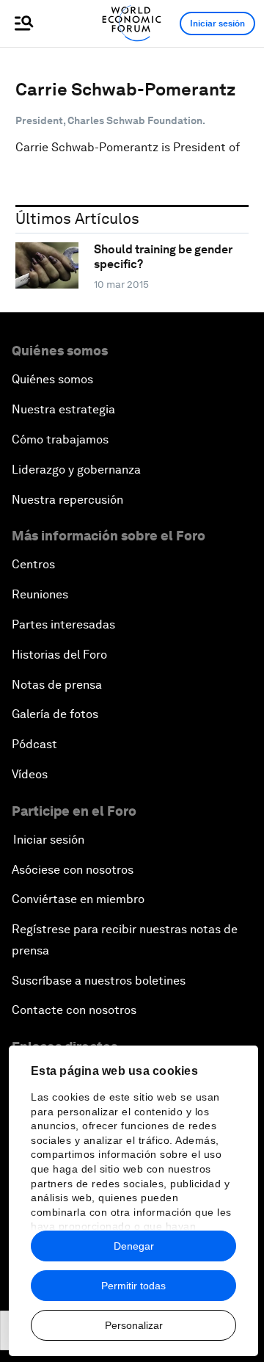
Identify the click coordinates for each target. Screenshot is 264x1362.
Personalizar (134, 1325)
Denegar (134, 1246)
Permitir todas (133, 1286)
